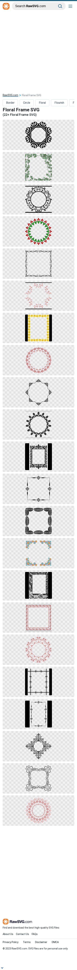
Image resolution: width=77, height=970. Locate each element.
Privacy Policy (10, 942)
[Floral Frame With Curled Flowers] (38, 135)
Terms (27, 942)
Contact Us (22, 934)
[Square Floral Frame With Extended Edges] (38, 778)
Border (10, 102)
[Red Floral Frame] (38, 231)
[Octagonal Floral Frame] (38, 392)
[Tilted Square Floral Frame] (38, 746)
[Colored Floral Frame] (38, 553)
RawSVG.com (10, 95)
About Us (8, 934)
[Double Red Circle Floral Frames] (38, 650)
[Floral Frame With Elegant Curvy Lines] (38, 263)
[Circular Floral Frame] (38, 424)
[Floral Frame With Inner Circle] (38, 199)
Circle (26, 102)
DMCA (55, 942)
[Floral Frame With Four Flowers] (38, 489)
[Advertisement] (38, 51)
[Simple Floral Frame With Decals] (38, 714)
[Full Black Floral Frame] (38, 456)
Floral (42, 102)
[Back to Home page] (6, 6)
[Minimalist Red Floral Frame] (38, 296)
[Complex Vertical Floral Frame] (38, 682)
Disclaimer (41, 942)
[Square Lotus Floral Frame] (38, 521)
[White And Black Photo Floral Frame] (38, 585)
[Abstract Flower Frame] (38, 617)
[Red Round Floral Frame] (38, 360)
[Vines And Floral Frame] (38, 167)
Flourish (59, 102)
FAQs (35, 934)
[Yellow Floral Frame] (38, 328)
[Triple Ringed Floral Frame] (38, 810)
